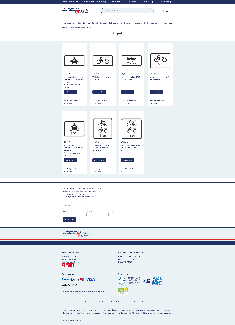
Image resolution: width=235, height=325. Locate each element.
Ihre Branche (67, 202)
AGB (81, 320)
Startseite (64, 27)
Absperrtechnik (139, 23)
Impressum (65, 320)
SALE (110, 310)
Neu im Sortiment (99, 310)
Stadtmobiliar (152, 23)
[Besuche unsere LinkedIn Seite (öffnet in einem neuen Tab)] (68, 265)
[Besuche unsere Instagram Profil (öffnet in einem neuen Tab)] (63, 265)
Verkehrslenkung (126, 23)
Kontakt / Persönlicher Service (73, 310)
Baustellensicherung (99, 23)
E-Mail (112, 211)
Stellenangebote (125, 313)
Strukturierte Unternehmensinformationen (155, 313)
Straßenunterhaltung (166, 23)
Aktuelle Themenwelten (121, 310)
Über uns (135, 313)
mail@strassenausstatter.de (71, 262)
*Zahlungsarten (67, 313)
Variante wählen (70, 92)
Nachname (90, 211)
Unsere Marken (137, 310)
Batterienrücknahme (110, 313)
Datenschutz (74, 320)
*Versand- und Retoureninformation (88, 313)
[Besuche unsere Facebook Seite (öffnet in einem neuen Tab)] (72, 265)
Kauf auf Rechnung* (166, 2)
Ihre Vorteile (166, 310)
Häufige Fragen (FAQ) (152, 310)
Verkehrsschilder (68, 23)
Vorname (66, 211)
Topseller (88, 310)
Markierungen (113, 23)
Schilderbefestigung (83, 23)
